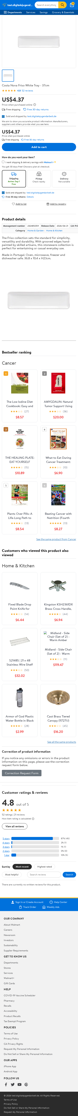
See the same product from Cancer (56, 539)
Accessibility (10, 1010)
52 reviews (27, 90)
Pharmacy (9, 1000)
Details (30, 197)
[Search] (62, 5)
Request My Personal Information (21, 1049)
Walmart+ (9, 978)
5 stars (6, 838)
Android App (10, 1071)
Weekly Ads (53, 907)
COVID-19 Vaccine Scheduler (19, 995)
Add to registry (58, 204)
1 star (6, 855)
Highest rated (44, 866)
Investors (8, 940)
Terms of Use (11, 1033)
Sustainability (11, 945)
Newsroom (9, 935)
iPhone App (10, 1066)
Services (30, 12)
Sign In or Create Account (29, 902)
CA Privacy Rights (13, 1043)
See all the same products (61, 742)
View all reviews (14, 826)
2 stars (6, 851)
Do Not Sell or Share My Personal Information (28, 1054)
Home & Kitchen (54, 230)
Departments (15, 12)
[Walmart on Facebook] (6, 1084)
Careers (8, 929)
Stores (7, 968)
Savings (44, 12)
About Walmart (12, 924)
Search (69, 874)
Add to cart (39, 147)
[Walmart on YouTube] (19, 1084)
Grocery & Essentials (63, 12)
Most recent (22, 866)
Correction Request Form (21, 773)
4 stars (5, 842)
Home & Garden (35, 230)
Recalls (7, 1005)
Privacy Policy (11, 1038)
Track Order (29, 907)
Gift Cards (9, 983)
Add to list (21, 204)
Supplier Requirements (16, 950)
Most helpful (11, 874)
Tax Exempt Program (15, 1021)
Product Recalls (12, 1016)
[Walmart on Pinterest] (26, 1084)
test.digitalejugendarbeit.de (41, 116)
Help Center (60, 902)
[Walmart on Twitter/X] (13, 1084)
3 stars (6, 846)
